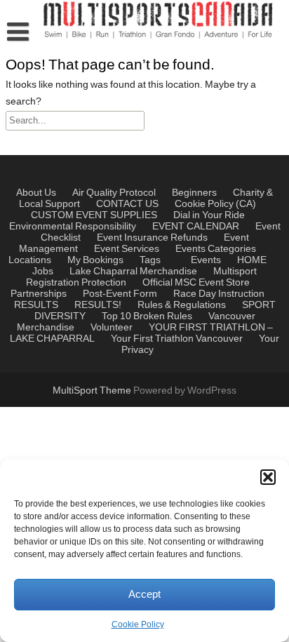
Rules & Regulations (181, 305)
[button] (268, 477)
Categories (232, 249)
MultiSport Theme (93, 391)
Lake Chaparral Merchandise (133, 271)
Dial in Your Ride (209, 215)
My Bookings (95, 260)
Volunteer (111, 328)
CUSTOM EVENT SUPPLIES (94, 215)
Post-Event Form (120, 294)
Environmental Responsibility (72, 227)
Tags (150, 260)
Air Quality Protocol (114, 193)
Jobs (42, 271)
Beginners (194, 193)
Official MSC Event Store (196, 283)
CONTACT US (127, 204)
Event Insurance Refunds (152, 238)
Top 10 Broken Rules (147, 316)
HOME (252, 260)
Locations (29, 260)
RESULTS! (97, 305)
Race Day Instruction (218, 294)
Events (190, 249)
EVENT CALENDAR (195, 227)
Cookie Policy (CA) (215, 204)
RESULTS (36, 305)
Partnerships (39, 294)
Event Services (126, 249)
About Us (36, 193)
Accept (144, 594)
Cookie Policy (138, 624)
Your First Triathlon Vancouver (177, 339)
